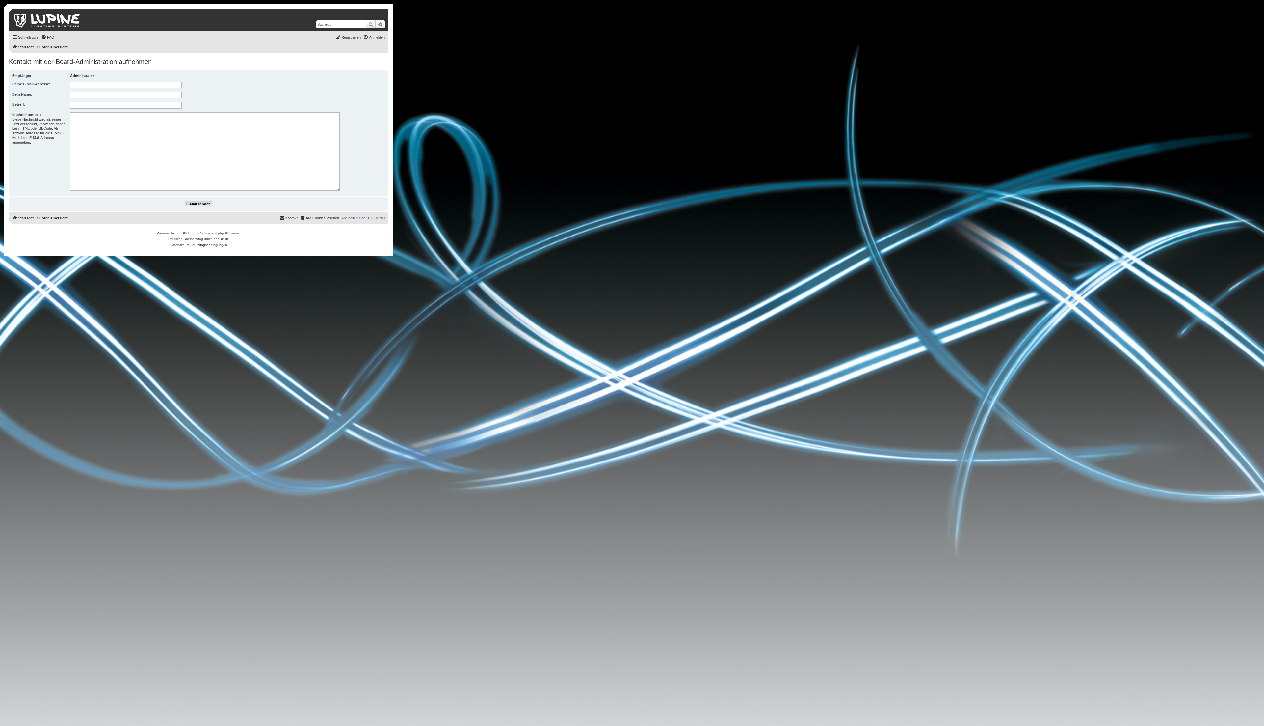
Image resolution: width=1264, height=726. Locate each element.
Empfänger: (22, 76)
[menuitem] (47, 37)
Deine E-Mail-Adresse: (31, 84)
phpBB (181, 233)
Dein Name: (22, 94)
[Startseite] (47, 20)
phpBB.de (221, 239)
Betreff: (18, 104)
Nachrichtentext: (26, 115)
